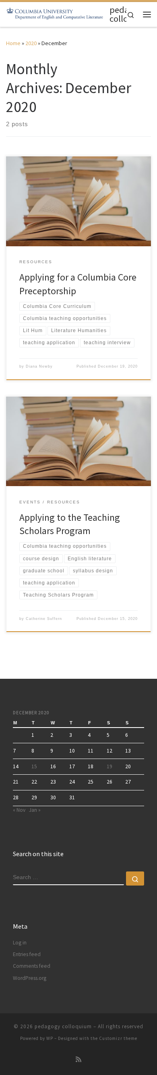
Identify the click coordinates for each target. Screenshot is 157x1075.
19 (109, 766)
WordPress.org (29, 978)
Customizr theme (118, 1038)
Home (13, 43)
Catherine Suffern (44, 619)
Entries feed (27, 954)
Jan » (35, 810)
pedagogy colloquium (63, 1026)
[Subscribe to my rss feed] (78, 1059)
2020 (31, 43)
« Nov (19, 810)
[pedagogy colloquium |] (56, 13)
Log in (20, 942)
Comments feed (31, 966)
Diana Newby (39, 366)
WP (49, 1038)
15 (34, 766)
